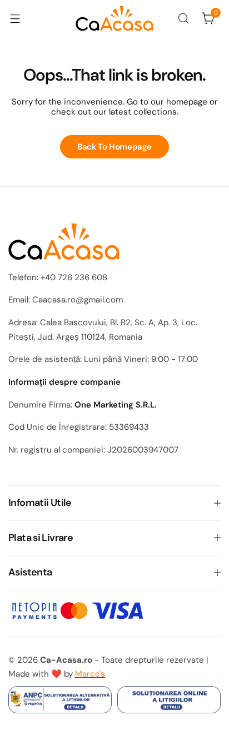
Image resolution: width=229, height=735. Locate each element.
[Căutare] (183, 18)
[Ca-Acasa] (114, 18)
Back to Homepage (114, 146)
